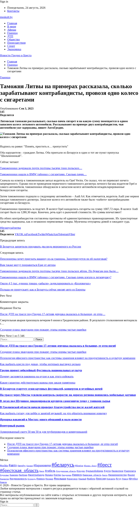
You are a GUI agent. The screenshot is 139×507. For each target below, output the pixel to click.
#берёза (79, 465)
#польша (60, 478)
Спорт (11, 46)
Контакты (13, 10)
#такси (125, 479)
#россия (101, 478)
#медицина (66, 475)
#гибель (50, 470)
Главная (12, 23)
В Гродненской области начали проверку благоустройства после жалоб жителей (52, 407)
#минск (77, 474)
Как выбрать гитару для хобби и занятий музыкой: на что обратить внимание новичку (53, 413)
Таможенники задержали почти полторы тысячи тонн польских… (41, 168)
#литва (16, 227)
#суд (118, 478)
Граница (12, 33)
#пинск (40, 478)
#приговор (72, 478)
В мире (11, 26)
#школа (3, 482)
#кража (49, 475)
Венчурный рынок (12, 425)
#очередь (32, 479)
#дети (107, 470)
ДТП (10, 36)
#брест (104, 464)
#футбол (133, 478)
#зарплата (130, 470)
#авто (13, 465)
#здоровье (4, 475)
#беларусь (6, 227)
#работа (91, 478)
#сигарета (110, 479)
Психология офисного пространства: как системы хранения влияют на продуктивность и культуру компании (67, 358)
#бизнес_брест (90, 466)
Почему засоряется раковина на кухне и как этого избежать (36, 376)
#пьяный (82, 479)
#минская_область (92, 475)
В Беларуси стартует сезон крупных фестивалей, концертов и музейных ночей (51, 388)
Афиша (11, 29)
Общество (13, 39)
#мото (105, 475)
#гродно (81, 471)
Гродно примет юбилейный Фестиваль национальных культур (41, 370)
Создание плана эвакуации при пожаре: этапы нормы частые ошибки (43, 329)
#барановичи (42, 465)
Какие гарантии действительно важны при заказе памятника (37, 382)
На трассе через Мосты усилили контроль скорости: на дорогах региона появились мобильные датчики (68, 394)
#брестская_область (19, 470)
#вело (41, 471)
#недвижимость (18, 478)
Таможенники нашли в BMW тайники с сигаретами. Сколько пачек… (43, 174)
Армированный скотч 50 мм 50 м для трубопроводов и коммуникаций (43, 431)
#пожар (49, 478)
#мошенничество (117, 474)
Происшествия (16, 42)
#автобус (22, 466)
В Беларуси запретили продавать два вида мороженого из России (40, 246)
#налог (131, 475)
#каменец (14, 475)
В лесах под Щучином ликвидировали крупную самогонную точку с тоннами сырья (55, 401)
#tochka (4, 465)
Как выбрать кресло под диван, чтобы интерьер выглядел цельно (40, 364)
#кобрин (23, 475)
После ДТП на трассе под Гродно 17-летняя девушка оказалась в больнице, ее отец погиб (58, 345)
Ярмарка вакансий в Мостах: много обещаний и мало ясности (41, 419)
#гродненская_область (66, 471)
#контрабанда (36, 474)
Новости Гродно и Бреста (15, 55)
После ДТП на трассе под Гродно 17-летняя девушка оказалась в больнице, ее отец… (52, 314)
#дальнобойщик (94, 471)
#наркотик (4, 479)
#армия (29, 466)
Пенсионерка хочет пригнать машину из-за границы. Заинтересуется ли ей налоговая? (53, 258)
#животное (117, 471)
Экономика (14, 49)
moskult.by (6, 17)
